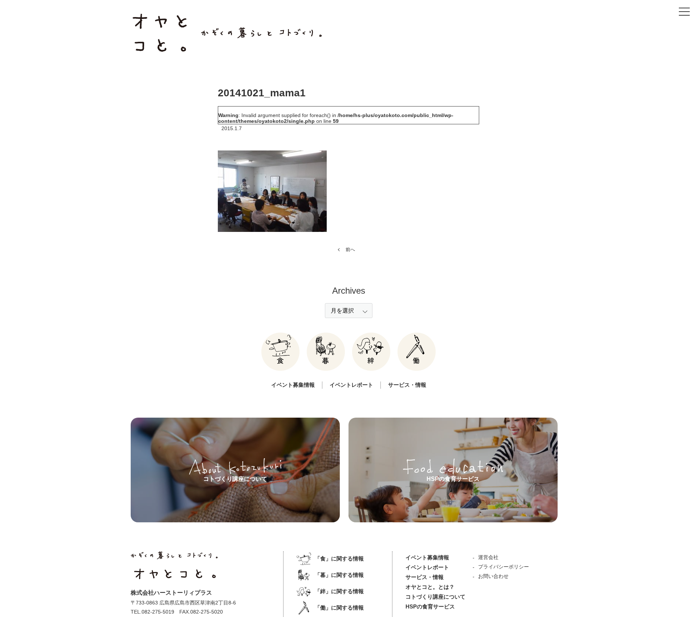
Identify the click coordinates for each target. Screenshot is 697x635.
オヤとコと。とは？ (430, 587)
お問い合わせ (493, 576)
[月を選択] (348, 310)
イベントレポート (351, 385)
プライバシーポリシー (503, 567)
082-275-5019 (158, 612)
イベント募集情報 (293, 385)
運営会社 (488, 557)
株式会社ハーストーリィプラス (171, 593)
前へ (350, 249)
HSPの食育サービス (430, 606)
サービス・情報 (407, 385)
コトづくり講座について (435, 597)
